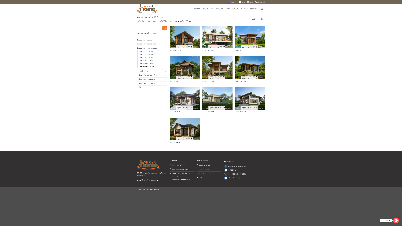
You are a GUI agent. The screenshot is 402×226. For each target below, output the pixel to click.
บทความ (244, 8)
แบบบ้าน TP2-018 (175, 81)
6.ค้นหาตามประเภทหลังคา (146, 79)
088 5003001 (232, 174)
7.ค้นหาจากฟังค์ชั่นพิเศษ (146, 83)
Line (243, 2)
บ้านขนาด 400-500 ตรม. (146, 57)
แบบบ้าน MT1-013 (240, 51)
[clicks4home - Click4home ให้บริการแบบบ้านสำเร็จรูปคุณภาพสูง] (147, 9)
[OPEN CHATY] (396, 220)
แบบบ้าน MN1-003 (176, 51)
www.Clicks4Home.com (147, 180)
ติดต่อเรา (253, 8)
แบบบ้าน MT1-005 (175, 112)
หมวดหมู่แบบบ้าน (217, 8)
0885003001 (232, 170)
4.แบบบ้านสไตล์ (142, 71)
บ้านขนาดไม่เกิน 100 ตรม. (147, 66)
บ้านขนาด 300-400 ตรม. (146, 54)
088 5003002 (241, 174)
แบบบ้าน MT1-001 (240, 112)
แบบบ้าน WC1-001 (208, 112)
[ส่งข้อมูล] (164, 28)
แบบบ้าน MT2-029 (208, 81)
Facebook (233, 2)
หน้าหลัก (140, 21)
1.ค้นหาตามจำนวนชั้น (144, 40)
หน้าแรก (197, 8)
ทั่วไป (139, 87)
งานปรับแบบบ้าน (233, 8)
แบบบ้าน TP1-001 (175, 143)
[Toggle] (165, 40)
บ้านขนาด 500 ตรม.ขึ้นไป (146, 60)
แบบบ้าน (206, 8)
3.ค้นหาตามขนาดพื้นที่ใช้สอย (157, 21)
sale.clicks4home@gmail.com (237, 178)
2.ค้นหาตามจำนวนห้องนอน (146, 44)
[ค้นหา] (262, 8)
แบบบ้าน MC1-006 (240, 81)
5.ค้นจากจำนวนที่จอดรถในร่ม (147, 75)
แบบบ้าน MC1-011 (208, 51)
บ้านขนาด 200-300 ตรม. (146, 51)
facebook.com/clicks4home (237, 166)
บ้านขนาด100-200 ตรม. (146, 63)
